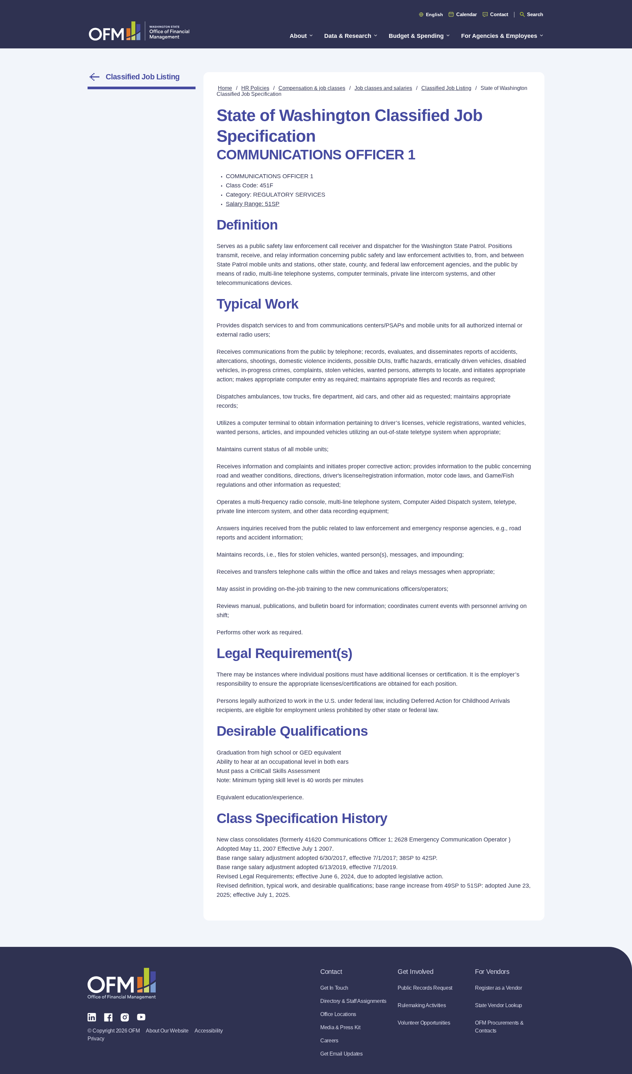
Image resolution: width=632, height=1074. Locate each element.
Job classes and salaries (383, 88)
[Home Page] (122, 984)
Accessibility (209, 1030)
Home (225, 88)
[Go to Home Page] (139, 31)
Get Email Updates (341, 1054)
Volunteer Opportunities (424, 1023)
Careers (329, 1040)
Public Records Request (425, 988)
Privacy (96, 1038)
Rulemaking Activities (422, 1005)
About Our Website (167, 1030)
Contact (499, 14)
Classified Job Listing (143, 76)
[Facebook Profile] (108, 1016)
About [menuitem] (298, 36)
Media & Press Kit (340, 1027)
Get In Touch (334, 988)
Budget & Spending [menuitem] (416, 36)
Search (535, 14)
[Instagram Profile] (124, 1016)
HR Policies (255, 88)
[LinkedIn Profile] (92, 1017)
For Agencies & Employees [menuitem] (499, 36)
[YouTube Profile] (141, 1016)
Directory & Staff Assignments (353, 1001)
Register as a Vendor (498, 988)
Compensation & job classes (311, 88)
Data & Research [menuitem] (347, 36)
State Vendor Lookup (498, 1005)
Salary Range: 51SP (252, 204)
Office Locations (338, 1014)
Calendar (466, 14)
